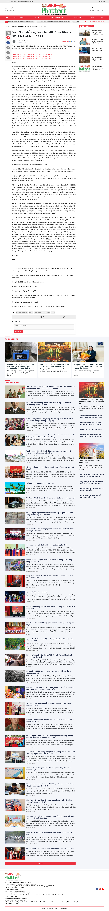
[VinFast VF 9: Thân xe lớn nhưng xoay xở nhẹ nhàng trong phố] (15, 503)
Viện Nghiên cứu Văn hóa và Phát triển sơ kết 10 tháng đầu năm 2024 (91, 482)
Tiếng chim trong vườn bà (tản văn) (40, 483)
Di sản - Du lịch (29, 666)
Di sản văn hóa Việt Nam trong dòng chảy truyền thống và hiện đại (54, 365)
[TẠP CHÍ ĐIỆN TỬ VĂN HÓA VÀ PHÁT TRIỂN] (54, 9)
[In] (8, 52)
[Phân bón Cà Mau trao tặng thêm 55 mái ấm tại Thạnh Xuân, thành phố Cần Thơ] (15, 534)
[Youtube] (103, 889)
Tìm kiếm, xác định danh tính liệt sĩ (33, 682)
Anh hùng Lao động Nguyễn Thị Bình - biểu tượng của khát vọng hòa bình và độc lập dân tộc (88, 366)
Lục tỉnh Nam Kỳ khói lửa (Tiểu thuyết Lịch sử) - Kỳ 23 (90, 496)
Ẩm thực (28, 634)
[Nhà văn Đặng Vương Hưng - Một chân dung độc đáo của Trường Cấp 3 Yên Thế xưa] (15, 408)
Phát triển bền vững (30, 507)
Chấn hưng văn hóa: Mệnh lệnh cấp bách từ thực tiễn (92, 489)
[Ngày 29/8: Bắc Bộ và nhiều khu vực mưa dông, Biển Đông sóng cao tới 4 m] (15, 565)
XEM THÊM (40, 863)
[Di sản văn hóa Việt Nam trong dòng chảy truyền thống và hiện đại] (54, 352)
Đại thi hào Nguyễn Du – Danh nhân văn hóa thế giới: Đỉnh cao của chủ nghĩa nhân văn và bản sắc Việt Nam (91, 423)
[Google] (100, 889)
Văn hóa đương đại (30, 601)
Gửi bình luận (18, 331)
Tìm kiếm (92, 10)
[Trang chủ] (7, 18)
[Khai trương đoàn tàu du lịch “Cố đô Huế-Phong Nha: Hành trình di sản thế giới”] (15, 660)
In (65, 317)
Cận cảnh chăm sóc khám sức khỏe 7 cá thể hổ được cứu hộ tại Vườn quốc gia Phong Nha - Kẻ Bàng (50, 436)
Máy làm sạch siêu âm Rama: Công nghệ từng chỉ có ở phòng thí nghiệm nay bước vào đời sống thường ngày (20, 366)
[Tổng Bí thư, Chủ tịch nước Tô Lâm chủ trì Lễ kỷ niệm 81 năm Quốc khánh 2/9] (15, 581)
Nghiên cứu (28, 492)
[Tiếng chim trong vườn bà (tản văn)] (15, 488)
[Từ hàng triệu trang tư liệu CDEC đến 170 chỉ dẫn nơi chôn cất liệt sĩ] (15, 472)
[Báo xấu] (8, 57)
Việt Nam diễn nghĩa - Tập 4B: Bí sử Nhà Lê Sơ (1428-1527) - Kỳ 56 (33, 56)
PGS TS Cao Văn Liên (23, 40)
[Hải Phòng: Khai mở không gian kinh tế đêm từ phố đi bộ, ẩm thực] (15, 628)
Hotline (11, 10)
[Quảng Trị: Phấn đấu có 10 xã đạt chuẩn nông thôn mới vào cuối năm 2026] (15, 644)
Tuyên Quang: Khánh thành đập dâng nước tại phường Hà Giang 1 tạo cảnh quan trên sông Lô (48, 452)
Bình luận (8, 33)
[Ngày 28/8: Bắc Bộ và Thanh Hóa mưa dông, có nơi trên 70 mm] (15, 837)
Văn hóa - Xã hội (29, 398)
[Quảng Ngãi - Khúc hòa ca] (15, 597)
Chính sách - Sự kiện (30, 554)
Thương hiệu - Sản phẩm (11, 360)
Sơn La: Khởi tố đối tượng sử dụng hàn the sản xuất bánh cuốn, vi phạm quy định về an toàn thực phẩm (50, 387)
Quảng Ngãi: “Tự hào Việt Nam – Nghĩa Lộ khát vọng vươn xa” (50, 848)
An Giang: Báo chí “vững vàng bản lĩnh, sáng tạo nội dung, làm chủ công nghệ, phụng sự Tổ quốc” (50, 753)
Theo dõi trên (65, 41)
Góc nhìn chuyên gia (30, 827)
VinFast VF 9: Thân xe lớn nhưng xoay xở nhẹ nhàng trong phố (50, 498)
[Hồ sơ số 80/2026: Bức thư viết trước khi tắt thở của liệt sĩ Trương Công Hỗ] (15, 676)
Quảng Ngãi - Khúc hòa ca (36, 592)
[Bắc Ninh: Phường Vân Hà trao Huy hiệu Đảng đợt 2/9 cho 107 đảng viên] (15, 612)
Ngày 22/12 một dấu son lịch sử (91, 429)
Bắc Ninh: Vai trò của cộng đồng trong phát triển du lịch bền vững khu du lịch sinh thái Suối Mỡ (91, 435)
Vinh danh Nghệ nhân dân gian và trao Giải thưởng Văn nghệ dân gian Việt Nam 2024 (92, 475)
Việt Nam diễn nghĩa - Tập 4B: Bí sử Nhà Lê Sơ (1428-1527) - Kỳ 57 (33, 58)
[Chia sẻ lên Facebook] (8, 42)
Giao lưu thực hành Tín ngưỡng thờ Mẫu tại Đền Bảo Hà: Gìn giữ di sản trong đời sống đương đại (49, 420)
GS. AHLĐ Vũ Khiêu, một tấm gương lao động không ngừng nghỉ (41, 21)
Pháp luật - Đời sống (30, 779)
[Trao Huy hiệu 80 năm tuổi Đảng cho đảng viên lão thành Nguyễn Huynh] (15, 708)
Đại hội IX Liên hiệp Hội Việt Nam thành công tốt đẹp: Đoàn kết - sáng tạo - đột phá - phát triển (49, 688)
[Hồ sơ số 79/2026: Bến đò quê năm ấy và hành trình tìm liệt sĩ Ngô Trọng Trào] (15, 724)
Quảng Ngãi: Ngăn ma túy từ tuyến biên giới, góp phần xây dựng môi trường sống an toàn (49, 514)
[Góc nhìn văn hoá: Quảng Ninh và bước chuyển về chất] (15, 550)
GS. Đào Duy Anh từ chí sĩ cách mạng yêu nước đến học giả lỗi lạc (77, 21)
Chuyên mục (100, 10)
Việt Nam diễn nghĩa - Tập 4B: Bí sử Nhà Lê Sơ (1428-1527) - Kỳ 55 (33, 54)
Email (6, 10)
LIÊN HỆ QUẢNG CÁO (61, 908)
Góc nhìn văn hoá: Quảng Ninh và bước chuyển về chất (47, 545)
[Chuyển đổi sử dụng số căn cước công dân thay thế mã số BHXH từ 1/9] (15, 773)
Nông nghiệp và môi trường (32, 571)
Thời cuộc (28, 462)
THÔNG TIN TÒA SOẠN (48, 908)
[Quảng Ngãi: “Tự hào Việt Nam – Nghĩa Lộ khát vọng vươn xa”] (15, 853)
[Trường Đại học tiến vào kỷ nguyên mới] (91, 451)
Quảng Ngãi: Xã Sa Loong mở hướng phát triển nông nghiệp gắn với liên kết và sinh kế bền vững (49, 737)
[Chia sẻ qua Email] (8, 47)
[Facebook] (97, 889)
